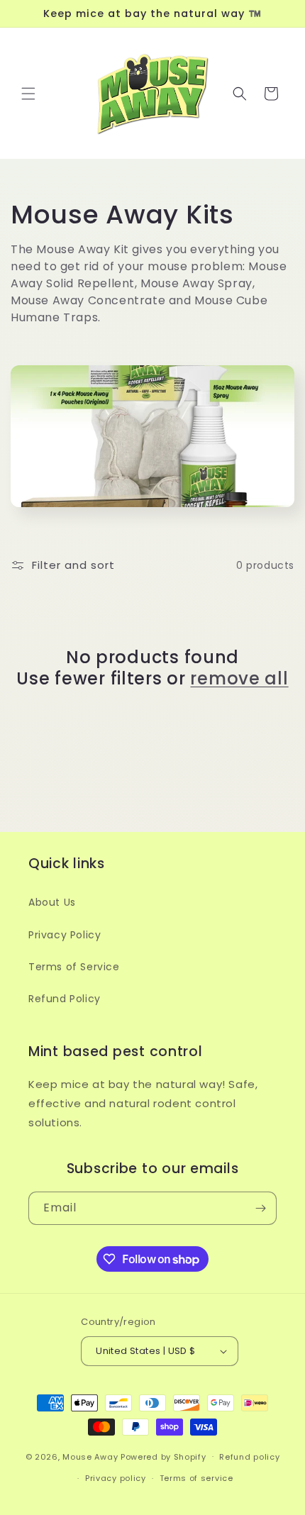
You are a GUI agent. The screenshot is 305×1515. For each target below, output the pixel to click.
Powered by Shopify (163, 1456)
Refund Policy (64, 999)
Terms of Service (74, 967)
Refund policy (249, 1457)
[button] (28, 93)
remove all (239, 678)
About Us (52, 902)
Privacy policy (115, 1478)
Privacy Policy (64, 935)
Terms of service (196, 1478)
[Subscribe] (260, 1208)
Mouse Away (90, 1456)
